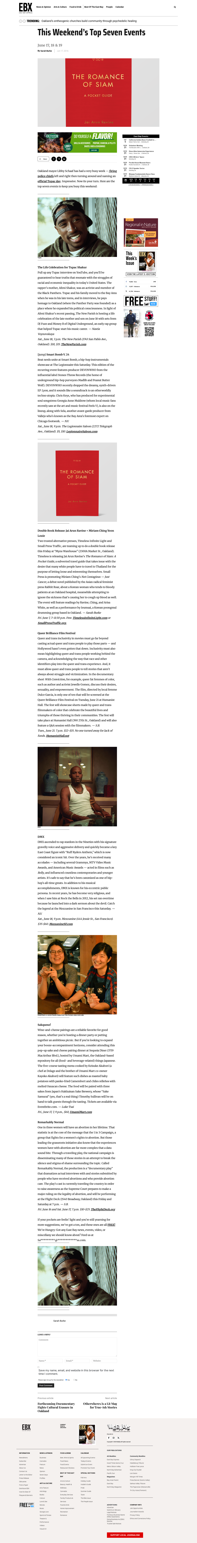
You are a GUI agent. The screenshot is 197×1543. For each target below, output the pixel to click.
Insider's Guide (86, 1484)
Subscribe (22, 1461)
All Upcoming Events (88, 1458)
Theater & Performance (44, 1520)
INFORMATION (24, 1453)
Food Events (64, 1464)
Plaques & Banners (25, 1495)
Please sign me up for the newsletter (51, 1380)
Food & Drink (64, 1505)
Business (43, 1458)
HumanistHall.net (57, 735)
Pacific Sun (111, 1473)
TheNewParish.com (73, 344)
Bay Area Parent (112, 1480)
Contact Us (23, 1471)
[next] (24, 21)
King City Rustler (136, 1470)
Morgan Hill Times (136, 1477)
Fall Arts (84, 1478)
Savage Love (44, 1512)
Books (42, 1495)
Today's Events (86, 1461)
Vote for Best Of (24, 1492)
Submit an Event (86, 1464)
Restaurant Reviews (67, 1468)
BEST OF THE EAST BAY (67, 1474)
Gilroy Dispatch (135, 1460)
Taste (83, 1495)
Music (42, 1508)
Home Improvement (67, 1508)
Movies (42, 1505)
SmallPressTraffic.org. (52, 623)
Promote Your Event (88, 1468)
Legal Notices (111, 1512)
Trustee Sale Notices (114, 1524)
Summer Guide (86, 1491)
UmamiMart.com (81, 1112)
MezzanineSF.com (61, 924)
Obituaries (22, 1482)
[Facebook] (53, 159)
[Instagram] (113, 1438)
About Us (22, 1468)
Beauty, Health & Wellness (66, 1486)
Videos (42, 1525)
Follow (153, 286)
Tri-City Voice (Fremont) (138, 1490)
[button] (175, 7)
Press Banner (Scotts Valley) (140, 1480)
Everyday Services (66, 1495)
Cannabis (43, 1461)
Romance (63, 1515)
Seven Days (44, 1475)
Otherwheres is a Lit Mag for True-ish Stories (100, 1405)
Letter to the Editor (25, 1475)
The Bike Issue (86, 1498)
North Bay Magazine (114, 1487)
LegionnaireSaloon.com (81, 431)
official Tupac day (49, 181)
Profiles (42, 1478)
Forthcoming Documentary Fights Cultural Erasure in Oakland (56, 1407)
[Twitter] (59, 159)
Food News (64, 1461)
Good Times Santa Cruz (115, 1463)
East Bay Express (113, 1460)
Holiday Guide (86, 1481)
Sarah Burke (46, 51)
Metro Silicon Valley (114, 1466)
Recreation (64, 1512)
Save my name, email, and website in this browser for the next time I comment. (76, 1372)
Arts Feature (44, 1488)
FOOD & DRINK (65, 1453)
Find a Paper (23, 1485)
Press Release (24, 1478)
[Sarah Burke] (45, 1324)
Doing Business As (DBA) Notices (115, 1520)
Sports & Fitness (45, 1515)
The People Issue (87, 1501)
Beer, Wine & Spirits (67, 1458)
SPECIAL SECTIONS (88, 1473)
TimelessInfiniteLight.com (90, 617)
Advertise (22, 1464)
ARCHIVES (63, 1426)
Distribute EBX (24, 1488)
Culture (42, 1498)
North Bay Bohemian (114, 1470)
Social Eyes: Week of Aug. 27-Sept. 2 (63, 21)
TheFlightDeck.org (103, 1209)
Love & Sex (43, 1501)
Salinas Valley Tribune (137, 1483)
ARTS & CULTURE (46, 1483)
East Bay (110, 1483)
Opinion (42, 1471)
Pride (82, 1488)
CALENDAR (85, 1453)
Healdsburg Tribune (137, 1463)
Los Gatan (133, 1473)
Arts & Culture (65, 1481)
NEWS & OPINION (46, 1453)
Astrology (43, 1491)
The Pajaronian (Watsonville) (140, 1487)
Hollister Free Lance (137, 1466)
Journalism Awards (137, 1512)
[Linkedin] (64, 159)
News (42, 1468)
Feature (42, 1464)
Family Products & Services (66, 1499)
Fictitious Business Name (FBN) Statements (116, 1516)
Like (154, 281)
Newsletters (23, 1458)
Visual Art (43, 1529)
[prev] (20, 21)
